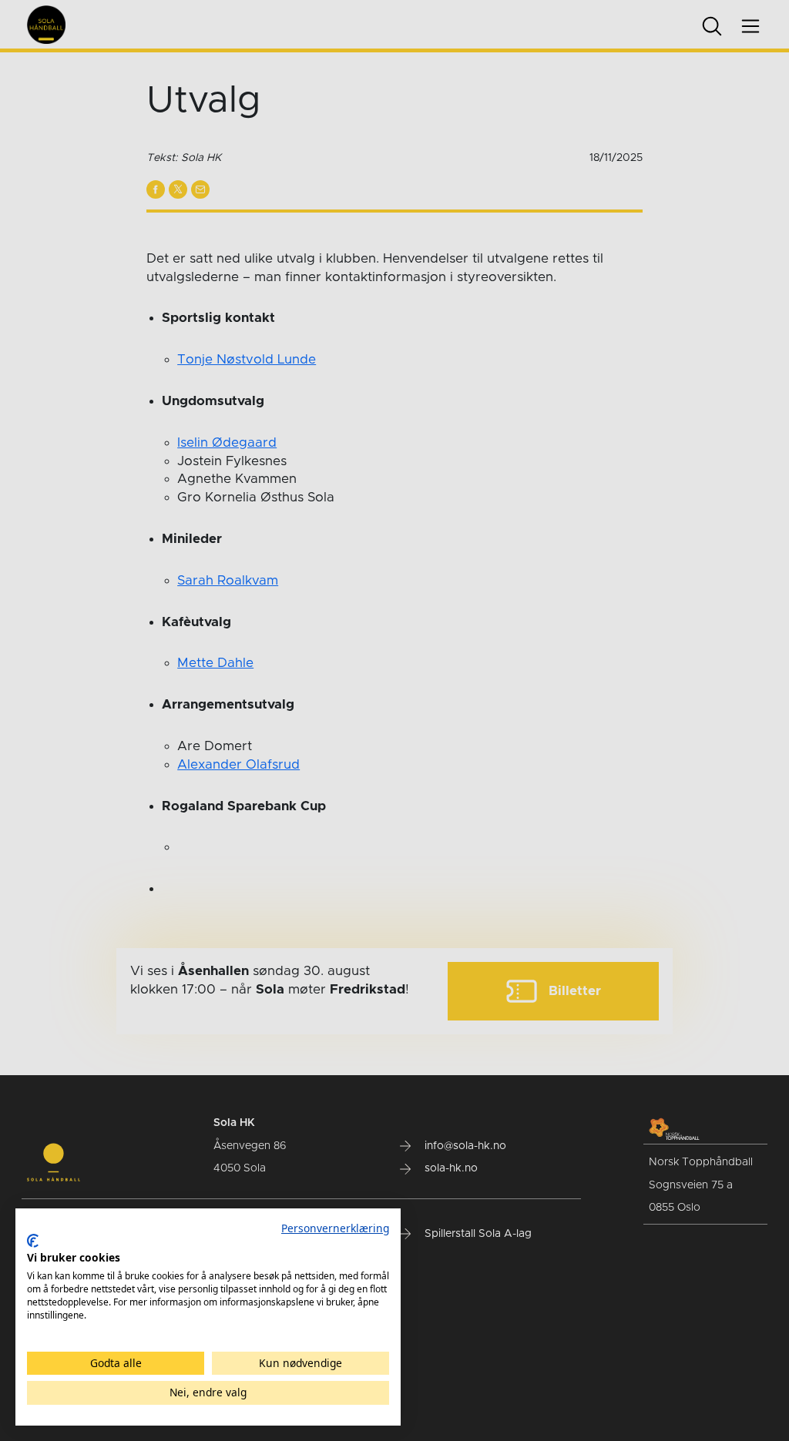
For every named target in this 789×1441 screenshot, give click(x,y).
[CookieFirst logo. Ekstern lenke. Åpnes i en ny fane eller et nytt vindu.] (33, 1241)
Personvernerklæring (335, 1228)
